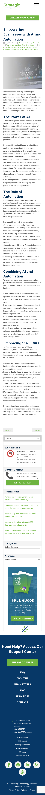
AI (6, 45)
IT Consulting (22, 737)
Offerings (22, 752)
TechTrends (34, 49)
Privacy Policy (14, 790)
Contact (22, 702)
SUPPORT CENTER (22, 662)
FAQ (22, 672)
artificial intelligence (10, 47)
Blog (22, 690)
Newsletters (22, 684)
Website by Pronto (28, 790)
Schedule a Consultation (22, 18)
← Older (8, 430)
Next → (37, 430)
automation (21, 47)
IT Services (25, 45)
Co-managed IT (22, 748)
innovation (6, 49)
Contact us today (23, 483)
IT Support (22, 741)
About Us (22, 678)
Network (32, 45)
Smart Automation (23, 49)
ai (39, 45)
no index (14, 49)
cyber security (12, 45)
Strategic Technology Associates (29, 43)
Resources (22, 696)
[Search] (38, 439)
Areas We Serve (22, 756)
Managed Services (22, 745)
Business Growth (31, 47)
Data (19, 45)
